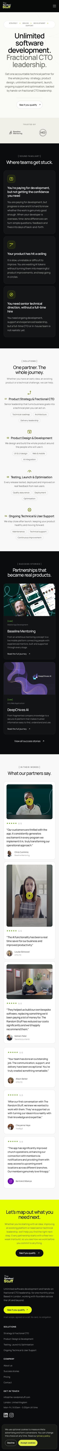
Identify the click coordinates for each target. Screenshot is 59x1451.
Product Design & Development (31, 438)
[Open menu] (54, 6)
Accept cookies (28, 1442)
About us (8, 1365)
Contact (8, 1382)
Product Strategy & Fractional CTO (31, 399)
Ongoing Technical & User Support (31, 516)
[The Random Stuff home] (26, 6)
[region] (29, 913)
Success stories (11, 1371)
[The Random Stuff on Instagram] (11, 1415)
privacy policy (43, 1435)
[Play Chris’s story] (29, 801)
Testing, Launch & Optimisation (31, 477)
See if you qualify (28, 104)
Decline (11, 1442)
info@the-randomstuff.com (17, 1397)
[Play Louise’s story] (29, 896)
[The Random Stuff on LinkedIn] (6, 1415)
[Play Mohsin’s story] (29, 981)
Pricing (7, 1376)
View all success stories (27, 741)
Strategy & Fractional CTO (16, 1333)
